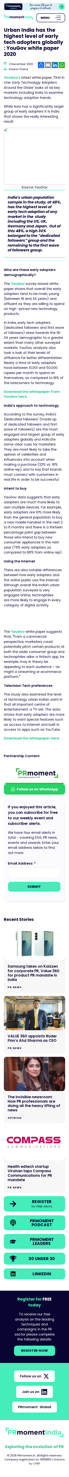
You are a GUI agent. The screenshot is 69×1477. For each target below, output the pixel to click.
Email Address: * (22, 863)
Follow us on (30, 1376)
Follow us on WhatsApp (37, 789)
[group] (34, 6)
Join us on (30, 1392)
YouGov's (12, 77)
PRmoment (34, 1407)
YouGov (18, 283)
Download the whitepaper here (32, 738)
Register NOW (34, 1350)
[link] (34, 6)
